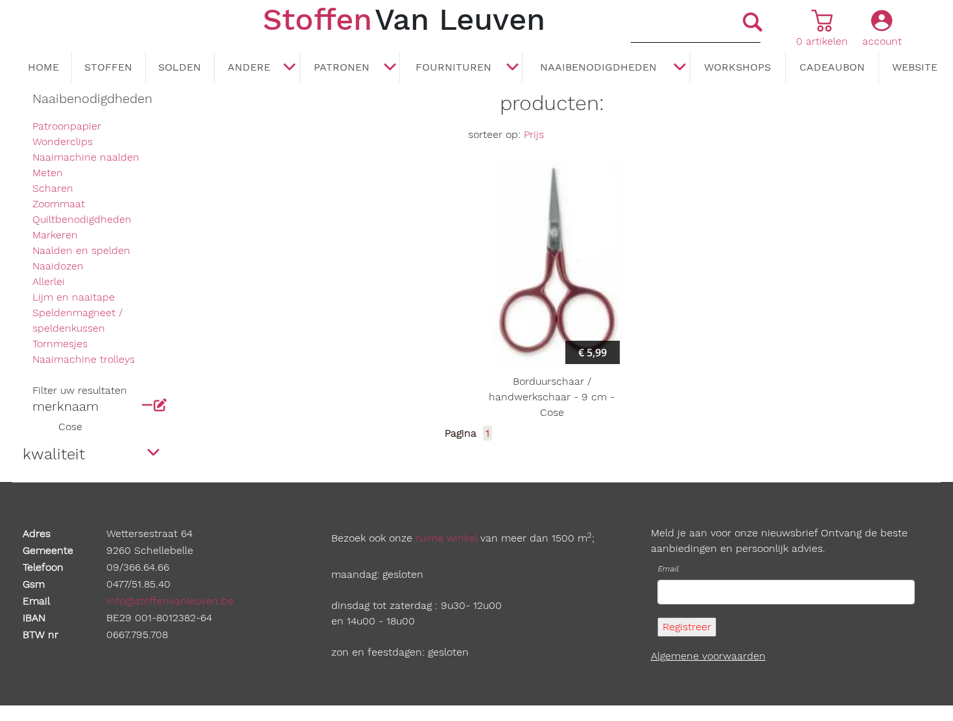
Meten (47, 172)
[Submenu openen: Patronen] (389, 68)
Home (43, 67)
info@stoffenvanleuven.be (169, 601)
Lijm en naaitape (73, 297)
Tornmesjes (60, 344)
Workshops (737, 67)
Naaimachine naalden (85, 157)
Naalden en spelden (81, 250)
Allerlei (48, 281)
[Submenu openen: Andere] (290, 68)
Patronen (342, 67)
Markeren (55, 235)
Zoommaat (58, 204)
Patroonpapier (66, 126)
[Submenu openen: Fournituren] (512, 68)
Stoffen (108, 67)
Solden (179, 67)
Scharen (52, 188)
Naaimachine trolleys (83, 359)
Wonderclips (62, 141)
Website (914, 67)
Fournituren (453, 67)
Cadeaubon (832, 67)
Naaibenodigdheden (598, 67)
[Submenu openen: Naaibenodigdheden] (680, 68)
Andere (249, 67)
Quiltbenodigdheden (82, 219)
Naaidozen (58, 266)
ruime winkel (446, 538)
